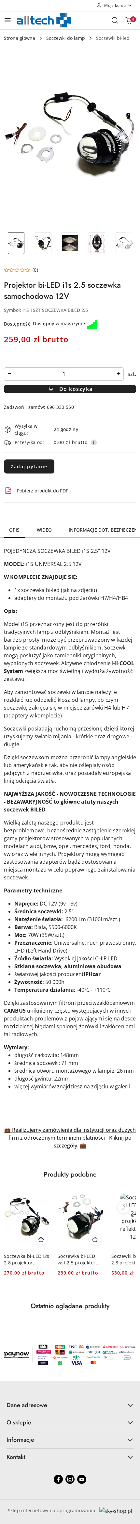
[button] (126, 137)
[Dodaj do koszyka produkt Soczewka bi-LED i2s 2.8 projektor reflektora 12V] (41, 1239)
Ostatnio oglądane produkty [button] (70, 1306)
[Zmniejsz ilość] (9, 374)
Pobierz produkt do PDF (42, 491)
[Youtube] (81, 1479)
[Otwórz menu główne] (7, 20)
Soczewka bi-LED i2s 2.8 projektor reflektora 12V (26, 1259)
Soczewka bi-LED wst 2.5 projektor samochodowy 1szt (79, 1259)
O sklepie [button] (19, 1422)
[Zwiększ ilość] (118, 374)
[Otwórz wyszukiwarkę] (115, 20)
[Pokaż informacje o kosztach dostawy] (93, 442)
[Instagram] (70, 1479)
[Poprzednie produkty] (16, 1207)
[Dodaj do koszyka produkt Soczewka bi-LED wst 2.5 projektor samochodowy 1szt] (95, 1239)
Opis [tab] (14, 530)
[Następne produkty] (124, 1207)
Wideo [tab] (44, 530)
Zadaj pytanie (29, 466)
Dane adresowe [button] (27, 1405)
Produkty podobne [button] (70, 1174)
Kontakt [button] (16, 1457)
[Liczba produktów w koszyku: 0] (128, 20)
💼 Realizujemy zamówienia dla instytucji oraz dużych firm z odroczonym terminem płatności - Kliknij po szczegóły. (70, 1137)
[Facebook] (58, 1479)
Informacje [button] (20, 1440)
